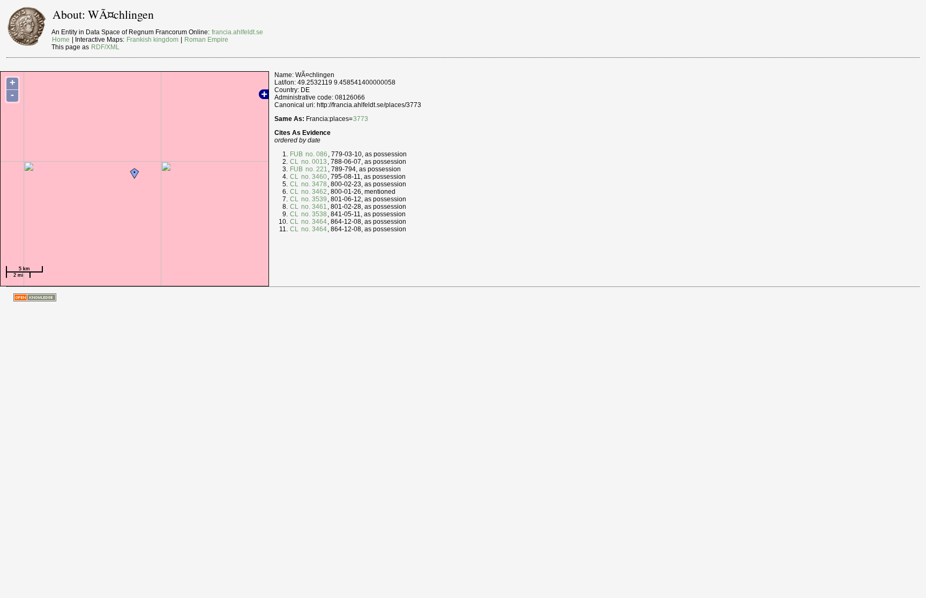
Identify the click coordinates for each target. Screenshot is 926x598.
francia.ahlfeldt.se (237, 32)
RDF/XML (105, 47)
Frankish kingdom (152, 39)
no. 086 (315, 154)
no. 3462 (313, 191)
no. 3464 (313, 221)
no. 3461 (313, 206)
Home (61, 39)
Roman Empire (206, 39)
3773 (360, 119)
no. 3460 (313, 176)
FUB (296, 154)
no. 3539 (313, 199)
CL (294, 161)
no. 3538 (313, 214)
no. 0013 (313, 161)
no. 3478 (313, 184)
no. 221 (315, 169)
